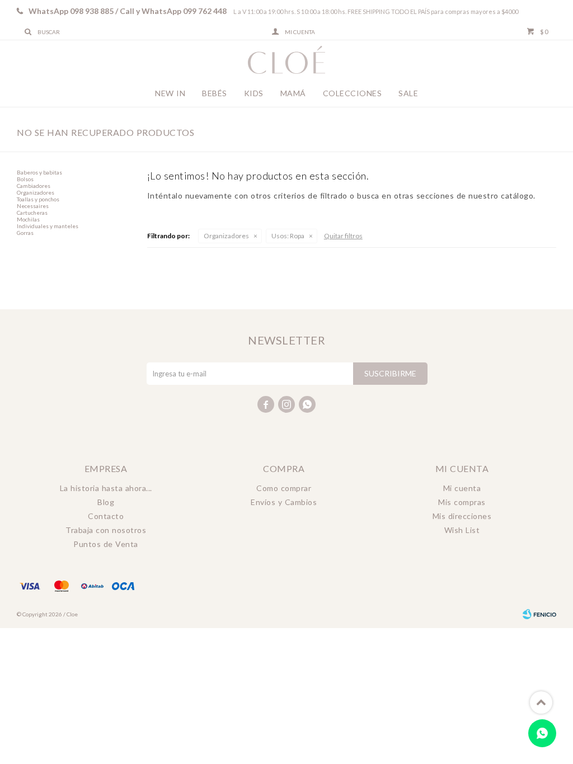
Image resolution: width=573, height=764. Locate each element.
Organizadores (226, 236)
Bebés (214, 93)
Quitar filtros (343, 236)
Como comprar (283, 488)
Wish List (462, 530)
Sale (408, 93)
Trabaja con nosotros (105, 530)
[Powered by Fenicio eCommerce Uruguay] (539, 614)
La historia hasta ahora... (106, 488)
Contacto (106, 516)
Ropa (287, 236)
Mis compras (462, 502)
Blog (105, 502)
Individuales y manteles (47, 226)
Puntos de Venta (105, 544)
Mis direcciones (462, 516)
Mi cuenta (462, 488)
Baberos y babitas (39, 172)
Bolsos (25, 179)
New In (170, 93)
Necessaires (33, 205)
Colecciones (352, 93)
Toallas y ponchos (38, 199)
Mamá (293, 93)
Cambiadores (33, 185)
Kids (254, 93)
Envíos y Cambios (284, 502)
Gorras (25, 232)
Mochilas (28, 219)
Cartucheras (32, 212)
